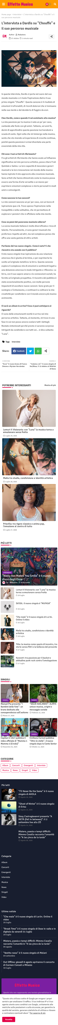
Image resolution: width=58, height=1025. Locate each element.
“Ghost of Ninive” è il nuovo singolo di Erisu (36, 805)
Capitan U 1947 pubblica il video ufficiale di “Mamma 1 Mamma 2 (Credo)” (14, 741)
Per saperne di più (38, 1013)
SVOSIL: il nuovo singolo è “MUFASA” (33, 603)
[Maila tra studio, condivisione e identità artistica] (7, 634)
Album (5, 765)
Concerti (16, 765)
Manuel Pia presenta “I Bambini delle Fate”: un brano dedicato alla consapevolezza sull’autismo (14, 708)
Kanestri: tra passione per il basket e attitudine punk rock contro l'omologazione (36, 659)
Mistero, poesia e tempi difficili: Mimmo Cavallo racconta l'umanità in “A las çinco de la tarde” (36, 834)
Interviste (17, 14)
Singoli (25, 770)
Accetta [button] (8, 1019)
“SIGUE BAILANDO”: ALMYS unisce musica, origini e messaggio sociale (43, 707)
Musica (5, 770)
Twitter (30, 351)
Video (34, 770)
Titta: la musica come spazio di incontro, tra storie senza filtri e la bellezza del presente (36, 645)
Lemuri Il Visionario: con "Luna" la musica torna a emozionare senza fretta (28, 431)
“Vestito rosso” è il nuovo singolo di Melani (25, 952)
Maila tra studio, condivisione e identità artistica (28, 478)
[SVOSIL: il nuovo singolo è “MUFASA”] (7, 607)
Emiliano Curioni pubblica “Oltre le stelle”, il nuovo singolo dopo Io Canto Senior (43, 741)
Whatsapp (38, 351)
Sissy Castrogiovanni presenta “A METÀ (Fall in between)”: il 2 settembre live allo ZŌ (35, 819)
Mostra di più (50, 385)
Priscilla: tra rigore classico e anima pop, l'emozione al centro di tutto (24, 525)
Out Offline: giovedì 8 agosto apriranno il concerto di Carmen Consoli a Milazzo (28, 964)
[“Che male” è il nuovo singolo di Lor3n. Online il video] (7, 620)
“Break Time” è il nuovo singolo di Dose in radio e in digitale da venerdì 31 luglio (29, 930)
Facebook (21, 351)
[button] (55, 4)
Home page (6, 14)
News (15, 770)
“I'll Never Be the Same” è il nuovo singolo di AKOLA (36, 793)
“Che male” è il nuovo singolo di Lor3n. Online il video (34, 618)
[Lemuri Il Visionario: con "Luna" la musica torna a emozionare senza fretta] (7, 593)
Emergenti (28, 765)
